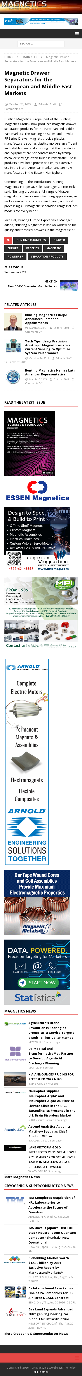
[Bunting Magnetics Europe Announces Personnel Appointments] (13, 321)
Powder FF (15, 256)
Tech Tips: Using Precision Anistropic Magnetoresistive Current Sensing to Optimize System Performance (47, 347)
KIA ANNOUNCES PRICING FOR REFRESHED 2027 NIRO (51, 1076)
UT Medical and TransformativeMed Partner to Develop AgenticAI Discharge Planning (50, 1056)
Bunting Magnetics (31, 240)
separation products (47, 256)
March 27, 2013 (38, 327)
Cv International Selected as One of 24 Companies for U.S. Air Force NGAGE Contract (51, 1293)
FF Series (32, 248)
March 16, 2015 (38, 379)
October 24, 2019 (39, 358)
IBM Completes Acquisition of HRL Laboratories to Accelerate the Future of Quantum (51, 1205)
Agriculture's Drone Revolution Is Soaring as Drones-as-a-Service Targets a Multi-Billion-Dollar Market (51, 1030)
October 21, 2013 (20, 104)
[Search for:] (41, 43)
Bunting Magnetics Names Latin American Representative (50, 372)
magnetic (54, 248)
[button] (76, 33)
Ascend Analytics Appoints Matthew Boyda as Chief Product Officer (49, 1131)
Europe (13, 248)
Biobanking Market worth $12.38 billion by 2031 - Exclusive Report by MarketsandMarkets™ (48, 1265)
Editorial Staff (47, 104)
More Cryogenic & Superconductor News (36, 1333)
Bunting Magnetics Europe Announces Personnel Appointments (46, 319)
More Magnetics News (22, 1177)
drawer (59, 240)
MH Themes (41, 1372)
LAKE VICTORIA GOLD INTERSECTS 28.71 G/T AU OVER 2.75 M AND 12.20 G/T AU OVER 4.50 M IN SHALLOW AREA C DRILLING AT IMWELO (52, 1157)
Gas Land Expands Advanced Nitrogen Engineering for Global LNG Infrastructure (50, 1314)
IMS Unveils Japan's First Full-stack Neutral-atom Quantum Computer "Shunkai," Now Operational (52, 1235)
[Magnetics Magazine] (41, 11)
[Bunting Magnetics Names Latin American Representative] (13, 377)
